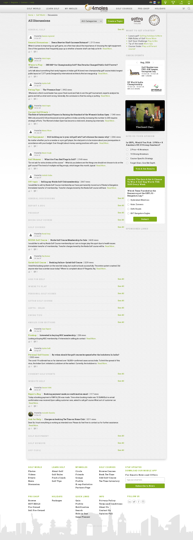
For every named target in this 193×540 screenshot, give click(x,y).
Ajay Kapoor (46, 329)
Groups (79, 478)
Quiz (77, 500)
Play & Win (153, 41)
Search (189, 9)
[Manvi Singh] (30, 154)
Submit (145, 219)
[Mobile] (189, 2)
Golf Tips (57, 481)
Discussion (34, 484)
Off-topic (33, 182)
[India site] (150, 2)
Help (32, 2)
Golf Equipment (36, 137)
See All (121, 29)
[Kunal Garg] (30, 235)
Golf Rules (57, 474)
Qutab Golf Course (37, 262)
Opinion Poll (106, 513)
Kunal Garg (46, 234)
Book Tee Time (106, 474)
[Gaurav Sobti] (30, 388)
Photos (31, 471)
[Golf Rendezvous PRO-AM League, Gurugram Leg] (133, 72)
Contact (24, 2)
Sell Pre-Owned (36, 510)
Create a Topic (115, 21)
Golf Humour (34, 159)
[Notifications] (158, 2)
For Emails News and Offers (141, 475)
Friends (79, 474)
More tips (148, 44)
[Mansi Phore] (30, 131)
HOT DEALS (34, 504)
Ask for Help (34, 419)
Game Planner (82, 517)
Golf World (34, 9)
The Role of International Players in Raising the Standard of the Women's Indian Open (68, 114)
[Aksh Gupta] (30, 59)
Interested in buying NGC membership (58, 335)
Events (31, 478)
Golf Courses (124, 9)
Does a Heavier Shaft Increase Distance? (69, 42)
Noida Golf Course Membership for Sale (68, 240)
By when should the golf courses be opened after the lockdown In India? (85, 354)
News (31, 481)
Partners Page (82, 487)
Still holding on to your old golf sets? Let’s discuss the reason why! (78, 137)
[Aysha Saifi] (30, 84)
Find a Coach (59, 478)
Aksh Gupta (46, 58)
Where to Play (35, 65)
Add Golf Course (107, 478)
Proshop (32, 335)
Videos (31, 474)
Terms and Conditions (110, 504)
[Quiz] (165, 2)
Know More (151, 38)
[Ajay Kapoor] (30, 330)
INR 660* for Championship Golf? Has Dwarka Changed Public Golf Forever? (82, 65)
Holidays (160, 9)
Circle (78, 471)
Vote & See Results (145, 169)
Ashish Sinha (47, 175)
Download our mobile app (141, 471)
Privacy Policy (107, 500)
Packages (57, 500)
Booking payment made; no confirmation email (66, 394)
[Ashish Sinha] (30, 176)
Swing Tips (34, 90)
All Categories (89, 21)
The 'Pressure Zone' (52, 89)
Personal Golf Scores (38, 355)
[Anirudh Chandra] (30, 414)
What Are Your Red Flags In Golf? (60, 159)
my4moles (96, 8)
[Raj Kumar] (30, 257)
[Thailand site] (154, 2)
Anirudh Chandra (48, 413)
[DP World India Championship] (156, 87)
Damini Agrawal (48, 36)
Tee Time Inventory (109, 481)
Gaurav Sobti (46, 387)
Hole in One (173, 2)
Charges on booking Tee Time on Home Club (64, 419)
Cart (184, 9)
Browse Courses (107, 471)
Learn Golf (52, 9)
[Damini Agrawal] (30, 37)
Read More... (108, 49)
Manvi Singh (46, 153)
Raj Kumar (46, 256)
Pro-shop (144, 9)
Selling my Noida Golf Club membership (60, 181)
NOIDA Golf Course (37, 240)
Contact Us (105, 510)
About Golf (57, 471)
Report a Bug (34, 394)
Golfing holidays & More (151, 36)
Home (30, 15)
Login (6, 2)
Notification (82, 507)
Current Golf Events (38, 112)
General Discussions (38, 42)
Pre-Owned (34, 507)
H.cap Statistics (83, 484)
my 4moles (71, 9)
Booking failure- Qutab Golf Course (65, 262)
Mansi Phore (46, 130)
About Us (104, 507)
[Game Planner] (181, 2)
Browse (32, 500)
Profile (79, 481)
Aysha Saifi (46, 83)
